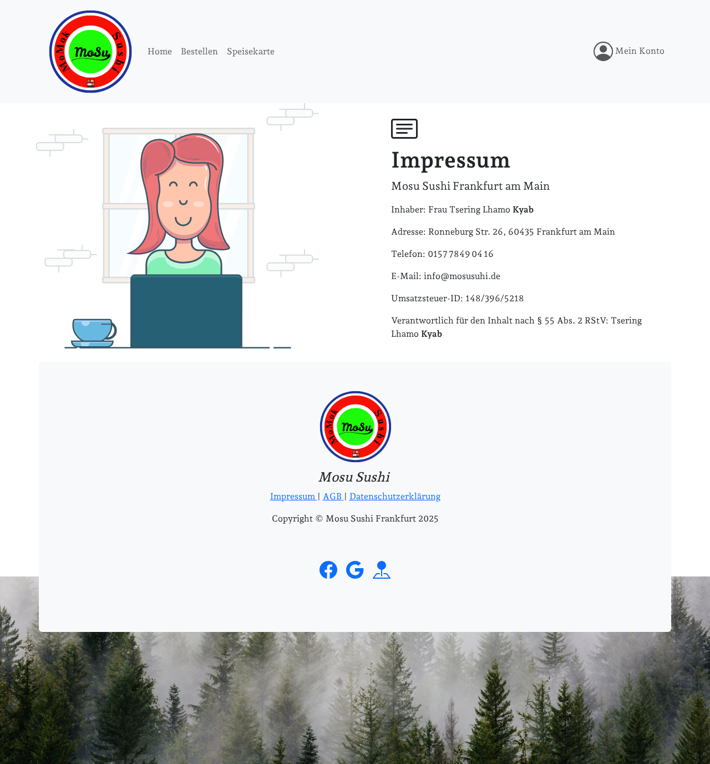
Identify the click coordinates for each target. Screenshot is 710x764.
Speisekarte (251, 51)
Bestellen (199, 51)
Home (160, 51)
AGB (333, 496)
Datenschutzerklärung (394, 496)
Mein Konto (639, 50)
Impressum (293, 496)
